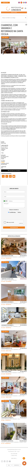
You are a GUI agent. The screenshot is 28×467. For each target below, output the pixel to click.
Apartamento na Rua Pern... (7, 255)
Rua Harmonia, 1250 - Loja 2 (14, 451)
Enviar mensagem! (14, 227)
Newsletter (5, 2)
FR (25, 2)
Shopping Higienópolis (11, 129)
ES (21, 2)
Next (25, 53)
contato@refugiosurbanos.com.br (14, 449)
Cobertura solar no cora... (7, 279)
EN (19, 2)
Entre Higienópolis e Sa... (7, 348)
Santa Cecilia (24, 79)
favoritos (14, 170)
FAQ (9, 465)
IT (23, 2)
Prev (3, 53)
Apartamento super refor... (7, 441)
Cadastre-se (16, 465)
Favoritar (26, 239)
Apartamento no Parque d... (7, 417)
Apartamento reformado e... (7, 302)
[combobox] (5, 201)
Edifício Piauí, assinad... (6, 371)
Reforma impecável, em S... (7, 394)
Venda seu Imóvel (14, 12)
